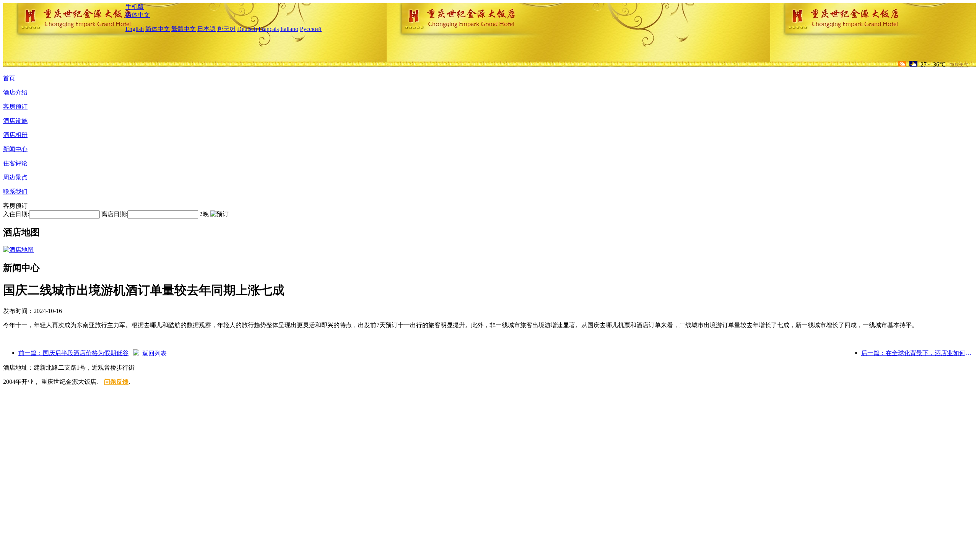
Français (269, 29)
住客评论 (15, 163)
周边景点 (15, 177)
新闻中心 (15, 149)
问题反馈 (116, 381)
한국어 (226, 29)
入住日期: (16, 214)
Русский (311, 29)
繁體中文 (183, 29)
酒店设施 (15, 120)
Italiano (289, 29)
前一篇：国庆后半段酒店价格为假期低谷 (73, 353)
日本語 (206, 29)
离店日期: (114, 214)
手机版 (134, 6)
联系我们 (15, 191)
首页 (9, 78)
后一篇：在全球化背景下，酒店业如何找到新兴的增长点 (918, 353)
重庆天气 (959, 65)
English (134, 29)
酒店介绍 (15, 92)
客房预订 (15, 106)
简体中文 (137, 14)
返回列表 (153, 353)
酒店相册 (15, 135)
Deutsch (247, 29)
